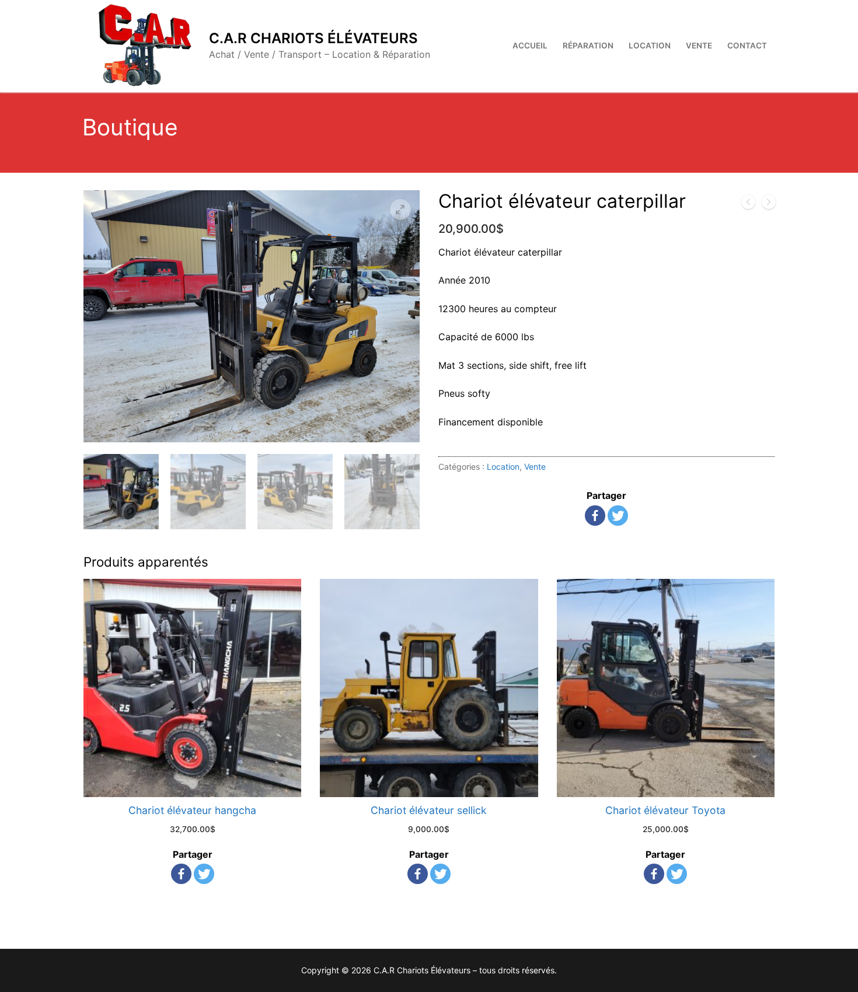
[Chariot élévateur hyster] (748, 204)
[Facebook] (595, 515)
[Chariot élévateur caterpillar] (769, 204)
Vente (535, 466)
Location (503, 466)
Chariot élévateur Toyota (665, 810)
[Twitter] (618, 515)
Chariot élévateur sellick (429, 810)
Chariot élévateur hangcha (192, 810)
